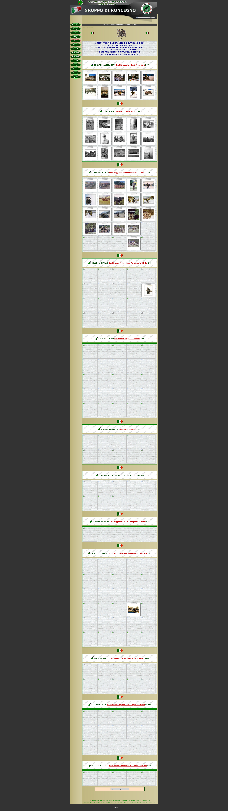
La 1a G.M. (115, 802)
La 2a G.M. (121, 802)
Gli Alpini (100, 802)
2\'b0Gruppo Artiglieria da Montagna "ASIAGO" (126, 658)
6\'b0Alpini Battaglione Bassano (127, 339)
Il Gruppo (92, 802)
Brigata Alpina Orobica (128, 429)
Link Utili (126, 802)
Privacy (138, 802)
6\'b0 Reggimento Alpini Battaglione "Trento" (127, 173)
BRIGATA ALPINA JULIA (125, 111)
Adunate (107, 802)
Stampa (130, 802)
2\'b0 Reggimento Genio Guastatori (130, 65)
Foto (104, 802)
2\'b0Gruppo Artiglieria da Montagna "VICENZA (128, 263)
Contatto (134, 802)
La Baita (96, 802)
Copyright (143, 802)
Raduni (111, 802)
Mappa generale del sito (151, 802)
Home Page (86, 802)
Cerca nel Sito (152, 17)
